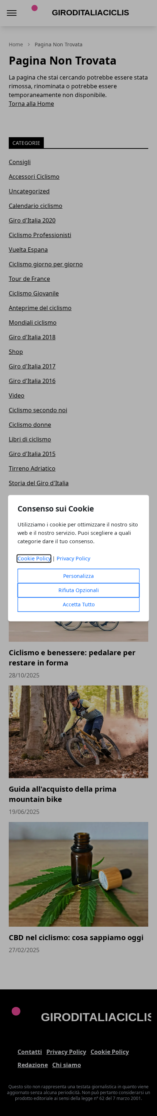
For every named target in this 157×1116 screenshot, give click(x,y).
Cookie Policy (34, 558)
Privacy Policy (73, 558)
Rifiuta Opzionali (78, 590)
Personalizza (78, 575)
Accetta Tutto (79, 604)
